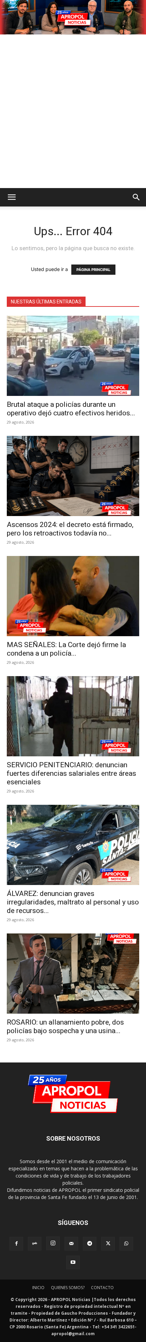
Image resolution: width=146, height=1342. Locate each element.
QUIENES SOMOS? (68, 1287)
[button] (11, 197)
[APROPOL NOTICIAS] (73, 17)
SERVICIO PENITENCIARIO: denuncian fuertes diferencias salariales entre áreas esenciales (71, 773)
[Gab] (34, 1244)
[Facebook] (16, 1244)
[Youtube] (73, 1262)
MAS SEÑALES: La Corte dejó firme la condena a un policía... (66, 649)
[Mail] (71, 1244)
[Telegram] (89, 1244)
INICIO (38, 1287)
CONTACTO (102, 1287)
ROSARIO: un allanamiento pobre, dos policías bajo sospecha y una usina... (65, 1026)
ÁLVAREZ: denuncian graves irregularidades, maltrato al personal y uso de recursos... (73, 902)
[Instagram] (53, 1243)
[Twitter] (108, 1244)
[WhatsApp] (126, 1244)
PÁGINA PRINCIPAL (93, 269)
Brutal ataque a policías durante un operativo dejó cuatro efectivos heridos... (71, 408)
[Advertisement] (73, 111)
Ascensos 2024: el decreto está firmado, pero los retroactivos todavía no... (70, 528)
